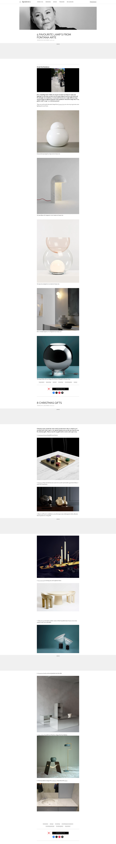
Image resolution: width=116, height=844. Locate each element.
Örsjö (66, 780)
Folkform (54, 780)
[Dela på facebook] (54, 392)
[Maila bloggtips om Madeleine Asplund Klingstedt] (62, 392)
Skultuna (40, 482)
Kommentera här (60, 389)
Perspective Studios (42, 673)
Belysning (48, 382)
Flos (43, 620)
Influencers (70, 1)
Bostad (54, 382)
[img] (49, 389)
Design (55, 1)
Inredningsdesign (50, 826)
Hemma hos (40, 1)
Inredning (48, 1)
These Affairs (41, 735)
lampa (75, 382)
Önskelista (40, 405)
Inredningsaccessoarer (67, 824)
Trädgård (61, 1)
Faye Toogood (41, 580)
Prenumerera (93, 2)
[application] (58, 80)
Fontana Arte (61, 104)
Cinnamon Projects (42, 435)
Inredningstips (68, 382)
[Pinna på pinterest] (59, 392)
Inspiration (40, 40)
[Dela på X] (56, 392)
